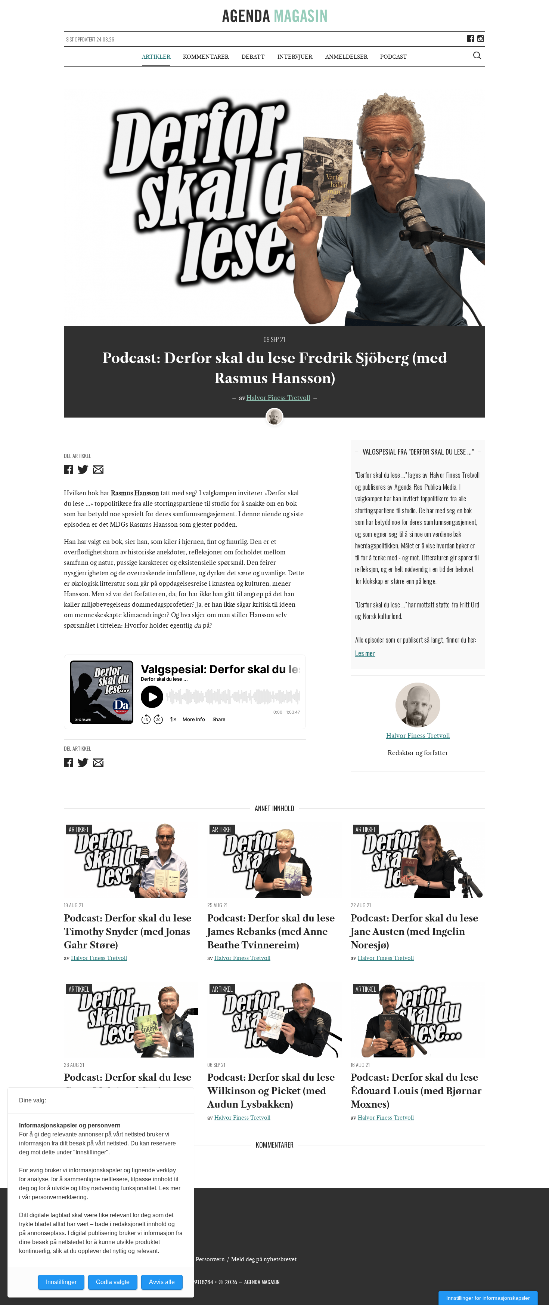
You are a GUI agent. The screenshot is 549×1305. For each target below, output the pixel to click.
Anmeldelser (346, 56)
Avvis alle (162, 1282)
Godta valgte (113, 1282)
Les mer (365, 653)
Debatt (253, 56)
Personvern (210, 1259)
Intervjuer (294, 56)
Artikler (156, 56)
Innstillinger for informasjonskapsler (488, 1298)
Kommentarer (206, 56)
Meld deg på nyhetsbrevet (264, 1259)
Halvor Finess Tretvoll (278, 397)
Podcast (393, 56)
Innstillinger (61, 1282)
